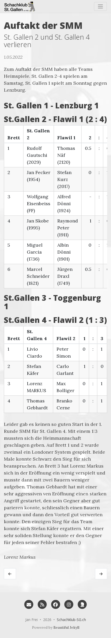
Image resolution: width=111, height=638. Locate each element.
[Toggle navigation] (100, 6)
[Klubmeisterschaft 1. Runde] (10, 574)
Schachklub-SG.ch (71, 619)
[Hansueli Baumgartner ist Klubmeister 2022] (101, 574)
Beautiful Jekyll (66, 627)
